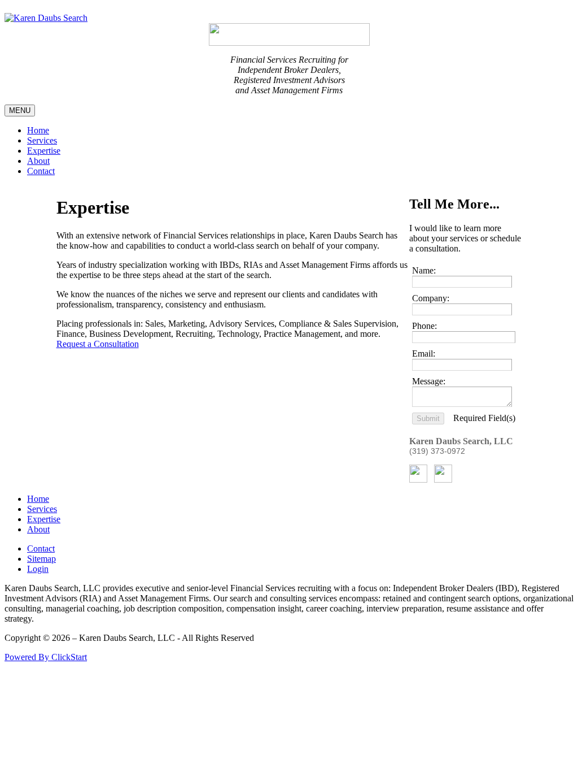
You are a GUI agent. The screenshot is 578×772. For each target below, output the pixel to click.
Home (38, 130)
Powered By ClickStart (46, 657)
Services (42, 140)
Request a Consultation (97, 344)
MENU (19, 110)
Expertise (43, 150)
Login (38, 569)
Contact (41, 171)
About (38, 161)
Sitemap (41, 558)
